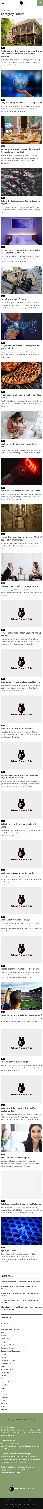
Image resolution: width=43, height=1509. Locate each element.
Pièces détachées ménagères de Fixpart (20, 969)
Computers (5, 1342)
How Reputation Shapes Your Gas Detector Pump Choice (20, 1281)
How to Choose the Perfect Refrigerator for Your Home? (19, 1456)
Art (2, 1326)
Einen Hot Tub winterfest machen (17, 728)
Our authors (26, 1504)
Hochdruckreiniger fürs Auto (14, 299)
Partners (34, 1504)
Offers (3, 47)
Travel (3, 1406)
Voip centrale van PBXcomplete (15, 1157)
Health (3, 1366)
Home (6, 1504)
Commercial (5, 1339)
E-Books (4, 1354)
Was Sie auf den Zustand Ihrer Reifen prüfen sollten (18, 1110)
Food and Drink (6, 1363)
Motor (3, 1388)
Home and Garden (7, 1369)
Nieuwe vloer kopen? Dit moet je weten (19, 586)
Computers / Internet (8, 1348)
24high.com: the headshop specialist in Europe (19, 825)
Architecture (5, 1323)
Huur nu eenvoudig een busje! (14, 1062)
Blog (2, 1332)
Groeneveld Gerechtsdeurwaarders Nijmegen (16, 1454)
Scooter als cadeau (7, 1427)
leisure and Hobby (7, 1382)
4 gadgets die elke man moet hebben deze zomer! (21, 396)
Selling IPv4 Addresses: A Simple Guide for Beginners (21, 202)
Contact (25, 1507)
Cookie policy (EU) (15, 1504)
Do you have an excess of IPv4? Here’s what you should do (21, 347)
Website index (17, 1507)
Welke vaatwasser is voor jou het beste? (19, 873)
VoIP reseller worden (8, 1440)
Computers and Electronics (10, 1351)
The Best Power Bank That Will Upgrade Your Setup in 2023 (20, 1430)
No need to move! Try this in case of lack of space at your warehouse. (21, 538)
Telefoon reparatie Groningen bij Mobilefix (21, 1204)
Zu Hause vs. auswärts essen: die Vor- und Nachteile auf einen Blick (20, 151)
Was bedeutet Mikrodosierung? (15, 920)
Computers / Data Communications (13, 1345)
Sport (3, 1400)
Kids (2, 1379)
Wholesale (4, 1410)
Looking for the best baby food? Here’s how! (19, 445)
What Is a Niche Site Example (10, 1473)
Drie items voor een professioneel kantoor (21, 682)
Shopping (4, 1397)
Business (4, 1335)
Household (5, 1373)
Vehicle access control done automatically (20, 491)
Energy (3, 1357)
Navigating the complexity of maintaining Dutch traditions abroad (20, 251)
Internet (3, 1376)
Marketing (4, 1385)
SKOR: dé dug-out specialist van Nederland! (21, 1015)
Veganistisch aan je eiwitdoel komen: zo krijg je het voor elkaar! (19, 776)
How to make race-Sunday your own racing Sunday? (21, 634)
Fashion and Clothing (8, 1360)
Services (4, 1394)
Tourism (4, 1403)
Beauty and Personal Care (10, 1329)
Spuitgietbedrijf (8, 1250)
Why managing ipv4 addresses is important (21, 103)
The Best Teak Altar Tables (10, 1443)
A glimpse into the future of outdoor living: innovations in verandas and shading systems (21, 53)
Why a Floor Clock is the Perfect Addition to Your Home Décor (21, 1470)
